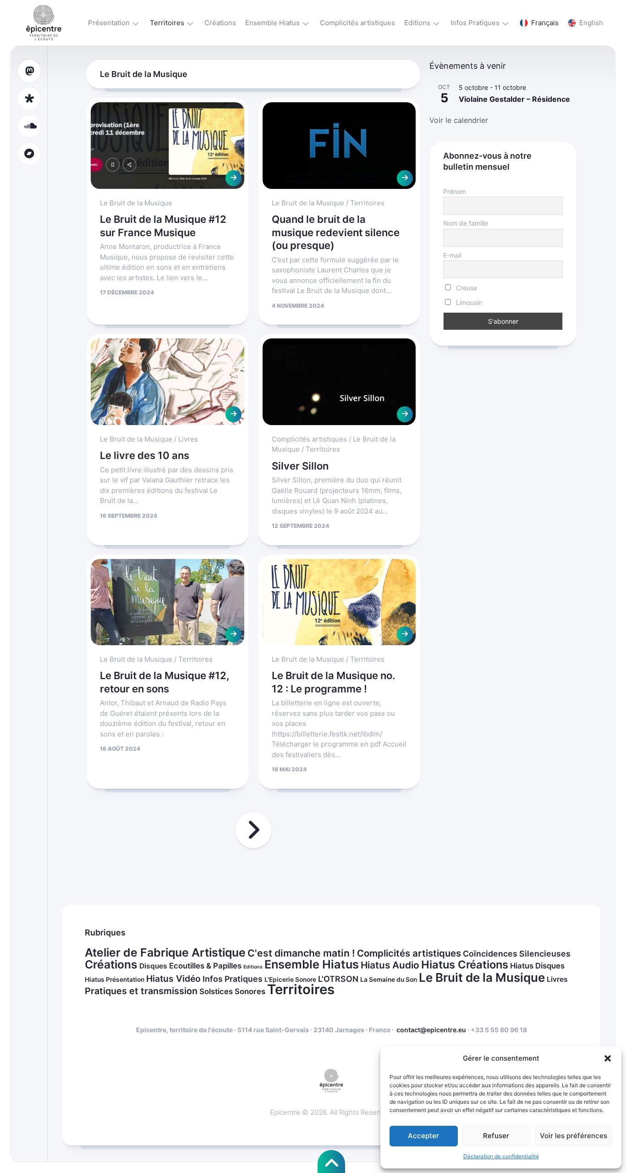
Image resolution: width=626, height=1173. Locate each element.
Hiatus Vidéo (173, 978)
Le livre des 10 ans (144, 455)
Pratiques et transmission (141, 990)
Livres (188, 439)
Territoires (167, 22)
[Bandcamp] (29, 153)
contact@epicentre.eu (431, 1030)
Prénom (454, 191)
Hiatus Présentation (114, 979)
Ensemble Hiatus (272, 22)
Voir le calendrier (458, 120)
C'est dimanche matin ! (301, 953)
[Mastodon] (29, 71)
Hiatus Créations (464, 964)
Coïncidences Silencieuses (517, 953)
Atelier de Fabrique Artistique (165, 952)
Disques (153, 966)
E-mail (452, 255)
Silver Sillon (300, 466)
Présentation (109, 22)
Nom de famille (465, 223)
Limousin (468, 302)
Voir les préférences (573, 1135)
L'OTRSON (338, 979)
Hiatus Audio (390, 965)
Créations (220, 22)
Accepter (423, 1135)
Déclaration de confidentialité (501, 1156)
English (591, 22)
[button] (607, 1058)
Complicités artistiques (357, 22)
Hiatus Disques (537, 965)
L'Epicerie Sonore (290, 979)
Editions (417, 22)
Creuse (465, 288)
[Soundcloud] (29, 126)
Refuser (496, 1135)
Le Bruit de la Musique (136, 203)
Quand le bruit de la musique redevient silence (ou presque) (336, 232)
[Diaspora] (29, 98)
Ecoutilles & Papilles (205, 965)
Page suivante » (253, 830)
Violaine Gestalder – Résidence (514, 99)
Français (545, 22)
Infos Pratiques (475, 22)
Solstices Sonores (232, 991)
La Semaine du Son (388, 979)
